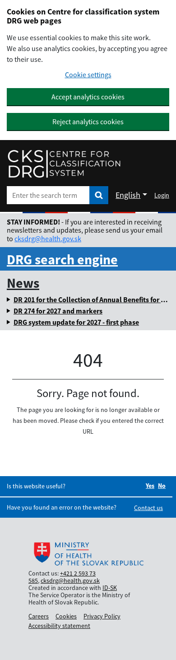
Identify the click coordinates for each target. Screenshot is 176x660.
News (23, 283)
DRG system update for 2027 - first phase (76, 322)
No (162, 486)
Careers (38, 616)
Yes (150, 486)
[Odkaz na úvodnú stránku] (64, 164)
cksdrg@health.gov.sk (47, 238)
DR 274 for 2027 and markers (58, 310)
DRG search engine (62, 259)
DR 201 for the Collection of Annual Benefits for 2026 (94, 299)
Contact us (148, 508)
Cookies (66, 616)
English (128, 195)
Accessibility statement (59, 626)
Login (161, 195)
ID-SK (109, 588)
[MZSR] (88, 554)
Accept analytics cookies (88, 96)
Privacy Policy (101, 616)
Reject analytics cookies (88, 121)
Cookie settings (88, 74)
